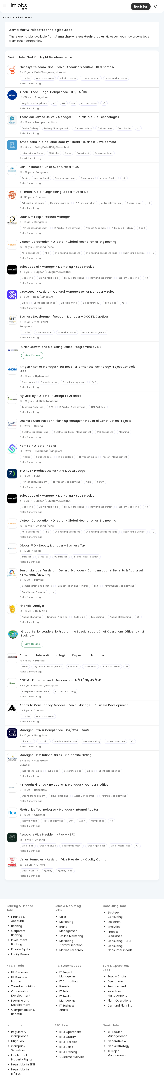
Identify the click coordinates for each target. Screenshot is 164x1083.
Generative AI (117, 1041)
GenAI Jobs (111, 1025)
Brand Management (69, 929)
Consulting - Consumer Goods (120, 948)
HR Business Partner (19, 979)
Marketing (66, 922)
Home (6, 17)
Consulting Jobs (115, 906)
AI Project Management (117, 1053)
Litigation (17, 1041)
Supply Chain (117, 976)
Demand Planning (120, 1006)
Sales (63, 917)
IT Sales (64, 991)
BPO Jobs (61, 1025)
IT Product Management (69, 998)
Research (114, 922)
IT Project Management (69, 974)
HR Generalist (20, 972)
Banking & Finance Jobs (19, 908)
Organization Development (20, 993)
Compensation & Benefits (23, 1012)
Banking (16, 926)
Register (140, 6)
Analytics (114, 927)
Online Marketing (71, 936)
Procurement (117, 986)
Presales (65, 986)
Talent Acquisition (23, 986)
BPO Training (68, 1052)
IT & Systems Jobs (68, 966)
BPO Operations (70, 1032)
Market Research (71, 950)
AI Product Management (117, 1034)
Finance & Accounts (18, 919)
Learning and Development (20, 1003)
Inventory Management (117, 993)
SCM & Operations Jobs (116, 968)
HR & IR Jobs (15, 966)
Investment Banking (19, 942)
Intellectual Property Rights (21, 1057)
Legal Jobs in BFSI (23, 1064)
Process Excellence (115, 934)
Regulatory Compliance (19, 1034)
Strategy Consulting (115, 915)
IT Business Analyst (66, 1008)
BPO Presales (68, 1042)
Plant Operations (119, 1001)
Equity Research (22, 954)
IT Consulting (68, 981)
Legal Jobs (14, 1025)
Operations (115, 981)
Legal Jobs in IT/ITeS (20, 1071)
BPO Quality (67, 1037)
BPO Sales (66, 1047)
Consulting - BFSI (119, 941)
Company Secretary (18, 1048)
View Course (32, 355)
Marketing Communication (71, 943)
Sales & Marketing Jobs (68, 908)
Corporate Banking (18, 933)
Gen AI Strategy (118, 1046)
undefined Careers (22, 17)
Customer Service (72, 1057)
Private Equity (20, 949)
